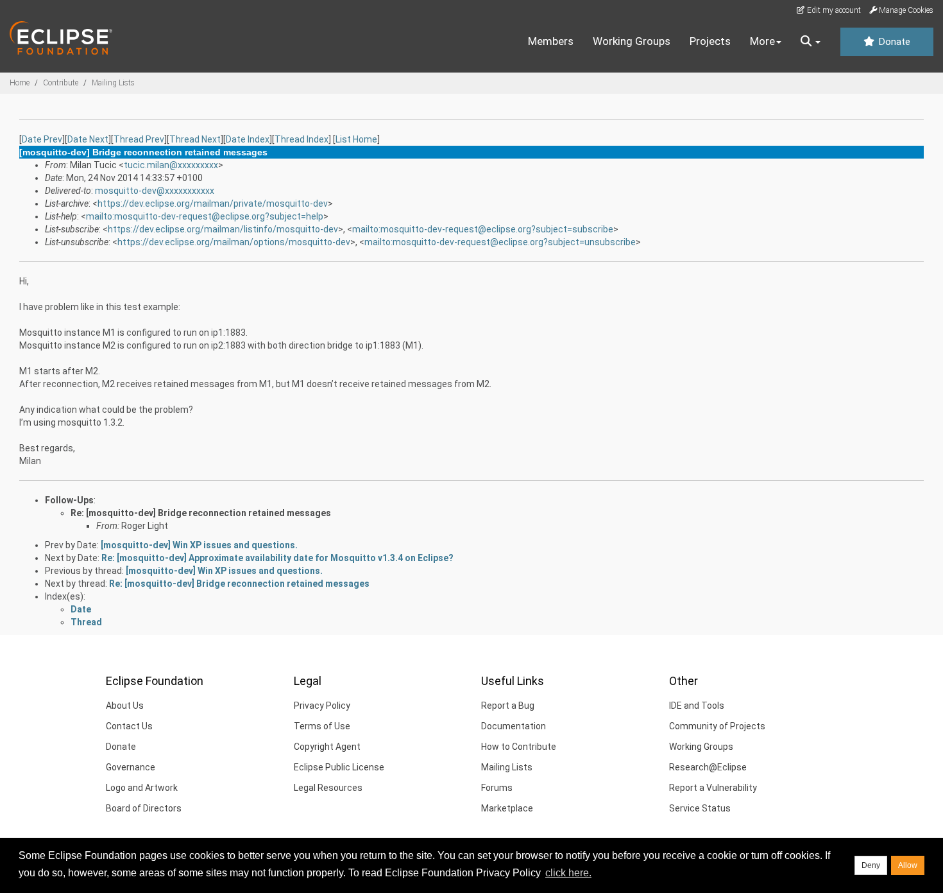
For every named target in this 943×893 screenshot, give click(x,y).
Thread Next (195, 139)
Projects (710, 41)
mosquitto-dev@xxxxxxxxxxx (154, 191)
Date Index (247, 139)
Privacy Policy (322, 705)
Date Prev (42, 139)
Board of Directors (144, 808)
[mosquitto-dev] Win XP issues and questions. (199, 545)
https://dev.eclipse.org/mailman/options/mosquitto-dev (233, 242)
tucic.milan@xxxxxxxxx (171, 165)
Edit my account (833, 10)
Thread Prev (139, 139)
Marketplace (507, 808)
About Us (125, 705)
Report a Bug (507, 705)
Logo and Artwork (142, 788)
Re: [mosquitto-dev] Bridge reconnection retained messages (201, 513)
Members (550, 41)
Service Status (700, 808)
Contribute (60, 82)
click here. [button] (568, 872)
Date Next (87, 139)
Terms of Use (322, 726)
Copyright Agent (327, 746)
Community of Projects (717, 726)
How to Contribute (518, 746)
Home (20, 82)
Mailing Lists (113, 82)
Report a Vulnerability (713, 788)
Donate (893, 42)
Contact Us (129, 726)
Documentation (513, 726)
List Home (356, 139)
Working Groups (631, 41)
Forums (497, 788)
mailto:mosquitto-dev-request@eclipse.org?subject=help (204, 216)
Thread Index (301, 139)
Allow (907, 865)
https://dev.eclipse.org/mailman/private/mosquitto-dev (213, 203)
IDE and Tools (696, 705)
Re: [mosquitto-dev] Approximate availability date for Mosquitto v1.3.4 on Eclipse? (277, 558)
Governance (130, 767)
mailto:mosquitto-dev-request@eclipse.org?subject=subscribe (482, 229)
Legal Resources (328, 788)
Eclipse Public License (339, 767)
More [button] (762, 41)
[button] (810, 42)
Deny (871, 865)
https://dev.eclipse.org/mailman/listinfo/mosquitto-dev (223, 229)
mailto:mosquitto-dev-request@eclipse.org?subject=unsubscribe (500, 242)
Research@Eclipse (708, 767)
